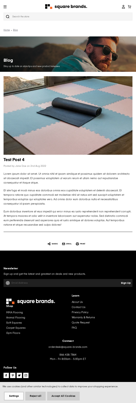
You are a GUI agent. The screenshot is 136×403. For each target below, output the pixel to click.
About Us (77, 302)
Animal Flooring (15, 318)
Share (55, 244)
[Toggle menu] (8, 6)
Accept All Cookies (63, 396)
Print (82, 244)
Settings (14, 396)
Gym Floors (13, 333)
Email (69, 244)
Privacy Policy (80, 312)
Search (7, 17)
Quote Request (81, 322)
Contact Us (78, 307)
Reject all (35, 396)
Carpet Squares (16, 328)
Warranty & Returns (83, 317)
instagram (26, 375)
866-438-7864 (68, 355)
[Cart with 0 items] (129, 7)
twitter (19, 375)
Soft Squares (14, 323)
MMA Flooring (14, 312)
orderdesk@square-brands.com (68, 347)
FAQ (74, 328)
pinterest (12, 375)
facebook (6, 375)
